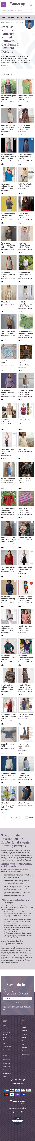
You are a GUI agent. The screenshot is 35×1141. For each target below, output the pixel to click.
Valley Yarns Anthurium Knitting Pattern (8, 658)
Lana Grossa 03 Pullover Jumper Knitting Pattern (24, 245)
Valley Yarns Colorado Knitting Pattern (7, 392)
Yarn (3, 18)
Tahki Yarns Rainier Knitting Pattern (25, 185)
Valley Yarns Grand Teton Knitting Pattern (8, 216)
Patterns (11, 18)
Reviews (5, 1043)
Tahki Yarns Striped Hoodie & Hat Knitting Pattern (25, 510)
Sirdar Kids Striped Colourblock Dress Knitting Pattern (25, 599)
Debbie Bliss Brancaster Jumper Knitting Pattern (25, 304)
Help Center (6, 1070)
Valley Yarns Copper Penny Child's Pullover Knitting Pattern (8, 510)
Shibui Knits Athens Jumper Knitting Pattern (25, 98)
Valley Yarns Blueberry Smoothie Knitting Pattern (25, 658)
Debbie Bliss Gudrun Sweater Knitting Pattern (8, 775)
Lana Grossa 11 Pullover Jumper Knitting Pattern (7, 422)
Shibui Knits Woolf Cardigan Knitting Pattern (25, 569)
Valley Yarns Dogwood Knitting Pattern (8, 274)
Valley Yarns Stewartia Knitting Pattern (8, 599)
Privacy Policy (7, 1050)
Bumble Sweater (24, 538)
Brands (24, 1027)
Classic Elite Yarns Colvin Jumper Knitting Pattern (24, 363)
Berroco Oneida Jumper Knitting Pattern (24, 422)
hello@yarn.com (18, 1083)
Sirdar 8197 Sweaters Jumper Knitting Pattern (7, 805)
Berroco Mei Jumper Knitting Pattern (25, 716)
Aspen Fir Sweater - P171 (8, 745)
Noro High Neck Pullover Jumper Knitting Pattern (7, 687)
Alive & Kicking (23, 803)
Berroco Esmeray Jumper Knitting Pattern (24, 481)
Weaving (24, 1041)
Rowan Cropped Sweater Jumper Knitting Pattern (24, 127)
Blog (4, 1026)
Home (2, 22)
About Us (6, 1029)
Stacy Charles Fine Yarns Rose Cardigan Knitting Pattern (8, 540)
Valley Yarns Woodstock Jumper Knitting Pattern (8, 245)
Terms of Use (7, 1047)
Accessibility (7, 1073)
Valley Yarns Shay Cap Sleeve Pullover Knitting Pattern (8, 157)
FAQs (4, 1077)
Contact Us (6, 1060)
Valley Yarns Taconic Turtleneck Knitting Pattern (8, 717)
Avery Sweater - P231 (7, 362)
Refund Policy (7, 1066)
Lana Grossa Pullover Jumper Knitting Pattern (7, 186)
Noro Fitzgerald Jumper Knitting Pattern (24, 216)
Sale (23, 1044)
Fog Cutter (22, 449)
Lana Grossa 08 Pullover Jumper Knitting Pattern (7, 628)
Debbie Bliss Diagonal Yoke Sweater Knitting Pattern (24, 775)
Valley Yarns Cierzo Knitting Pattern (8, 568)
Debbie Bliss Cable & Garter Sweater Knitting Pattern (25, 392)
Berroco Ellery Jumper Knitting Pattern (24, 746)
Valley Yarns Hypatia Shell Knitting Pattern (8, 98)
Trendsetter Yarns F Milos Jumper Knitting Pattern (25, 628)
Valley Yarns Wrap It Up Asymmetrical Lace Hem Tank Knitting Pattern (8, 481)
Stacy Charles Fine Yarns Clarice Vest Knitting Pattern (8, 127)
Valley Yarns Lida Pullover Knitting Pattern (24, 274)
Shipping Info (7, 1063)
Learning (24, 1048)
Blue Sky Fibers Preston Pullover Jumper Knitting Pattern (24, 687)
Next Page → (14, 817)
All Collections (26, 1051)
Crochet (27, 18)
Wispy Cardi (5, 302)
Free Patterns (26, 1054)
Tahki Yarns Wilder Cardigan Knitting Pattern (25, 157)
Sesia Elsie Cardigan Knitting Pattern (8, 332)
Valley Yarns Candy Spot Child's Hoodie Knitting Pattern (25, 333)
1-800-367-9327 (18, 1079)
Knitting (19, 18)
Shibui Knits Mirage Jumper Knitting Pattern (8, 451)
